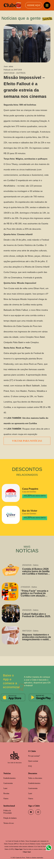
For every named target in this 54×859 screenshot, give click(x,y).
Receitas (6, 789)
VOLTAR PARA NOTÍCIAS (27, 435)
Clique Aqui (33, 846)
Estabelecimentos (10, 774)
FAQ (30, 761)
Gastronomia (8, 779)
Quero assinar (34, 756)
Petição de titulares (11, 815)
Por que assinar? (35, 751)
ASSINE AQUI (33, 5)
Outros (6, 795)
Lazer (5, 784)
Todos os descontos (36, 774)
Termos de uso (9, 820)
